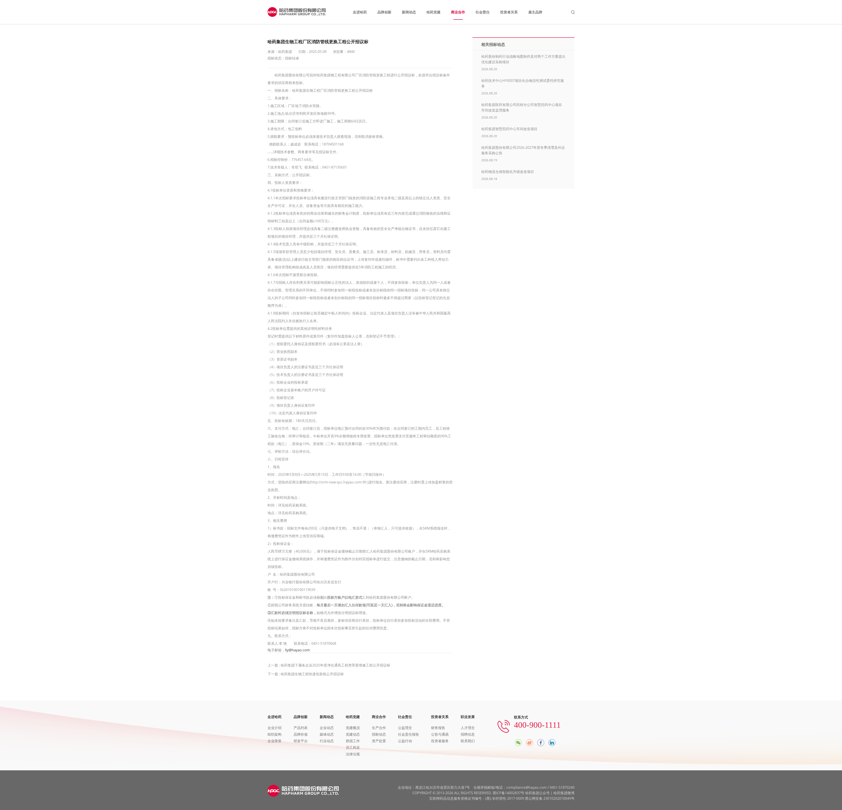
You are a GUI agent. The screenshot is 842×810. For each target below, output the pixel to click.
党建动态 (353, 734)
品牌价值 (301, 734)
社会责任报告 (408, 734)
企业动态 (327, 727)
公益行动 (405, 740)
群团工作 (353, 740)
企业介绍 (275, 727)
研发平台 (301, 740)
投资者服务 (440, 740)
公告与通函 (440, 734)
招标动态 (379, 734)
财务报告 (438, 727)
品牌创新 (301, 717)
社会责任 (405, 717)
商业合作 (379, 717)
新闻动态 (327, 717)
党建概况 (353, 727)
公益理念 (405, 727)
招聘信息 (468, 734)
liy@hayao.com (297, 650)
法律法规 (353, 754)
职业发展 (468, 717)
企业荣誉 (275, 740)
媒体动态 (327, 734)
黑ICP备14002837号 (508, 792)
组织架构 (275, 734)
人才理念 (468, 727)
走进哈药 (275, 717)
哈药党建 (353, 717)
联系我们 (468, 740)
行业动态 (327, 740)
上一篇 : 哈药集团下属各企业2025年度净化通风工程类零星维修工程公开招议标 (329, 665)
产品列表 (301, 727)
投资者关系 (440, 717)
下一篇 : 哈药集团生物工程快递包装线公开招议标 (306, 674)
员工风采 (353, 747)
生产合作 (379, 727)
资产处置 (379, 740)
